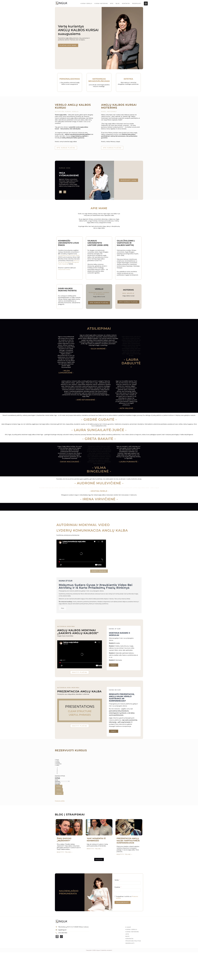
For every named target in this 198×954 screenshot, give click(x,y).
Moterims (128, 290)
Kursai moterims (132, 931)
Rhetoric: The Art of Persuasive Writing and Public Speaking (69, 262)
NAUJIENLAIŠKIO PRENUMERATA (68, 892)
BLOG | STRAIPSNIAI (70, 814)
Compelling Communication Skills (69, 255)
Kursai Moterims (101, 3)
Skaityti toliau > (64, 852)
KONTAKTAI (126, 3)
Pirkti (62, 608)
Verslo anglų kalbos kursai (73, 106)
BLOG (118, 3)
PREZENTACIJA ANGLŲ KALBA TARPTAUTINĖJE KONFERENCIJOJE (128, 840)
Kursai (56, 780)
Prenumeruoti (122, 902)
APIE (111, 3)
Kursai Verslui (86, 3)
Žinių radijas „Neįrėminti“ (64, 839)
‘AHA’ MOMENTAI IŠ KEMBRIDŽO (96, 839)
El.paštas (117, 887)
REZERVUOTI (136, 3)
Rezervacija (57, 782)
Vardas (117, 880)
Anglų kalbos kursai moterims (119, 106)
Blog (127, 936)
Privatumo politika (60, 801)
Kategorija (57, 777)
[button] (133, 927)
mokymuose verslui (64, 269)
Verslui (99, 289)
